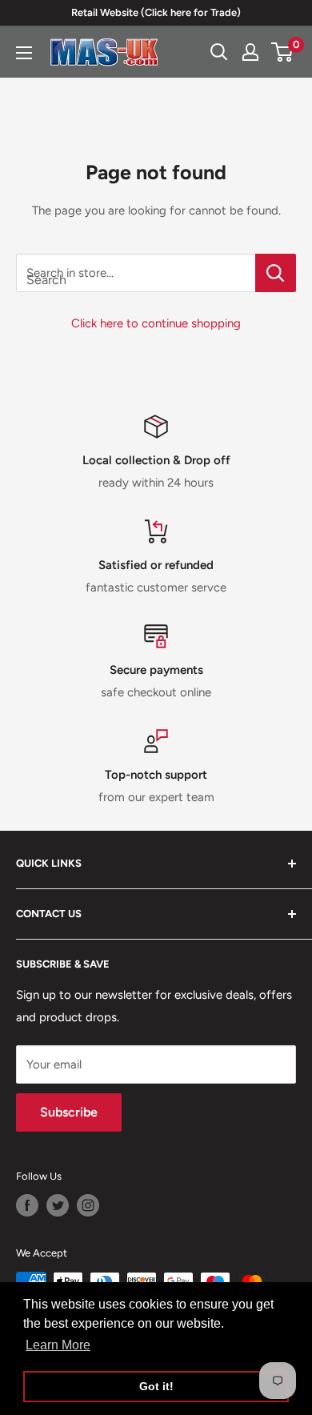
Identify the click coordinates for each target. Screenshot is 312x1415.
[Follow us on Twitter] (57, 1205)
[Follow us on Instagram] (88, 1205)
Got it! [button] (156, 1386)
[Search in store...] (275, 273)
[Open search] (219, 52)
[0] (283, 52)
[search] (135, 273)
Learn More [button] (58, 1345)
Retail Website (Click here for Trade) (156, 12)
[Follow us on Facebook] (27, 1205)
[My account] (250, 52)
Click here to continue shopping (156, 323)
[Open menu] (24, 52)
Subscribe (69, 1112)
